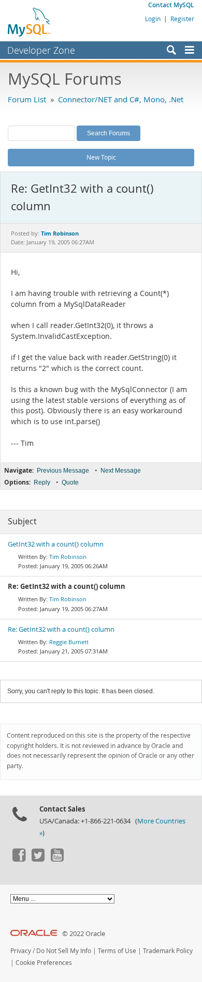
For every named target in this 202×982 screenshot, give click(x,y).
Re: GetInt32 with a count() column (61, 629)
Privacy (20, 951)
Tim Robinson (67, 556)
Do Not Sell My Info (63, 951)
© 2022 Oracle (83, 933)
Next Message (120, 470)
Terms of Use (117, 951)
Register (182, 18)
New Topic (101, 157)
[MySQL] (29, 21)
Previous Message (63, 470)
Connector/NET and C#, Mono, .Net (120, 99)
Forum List (27, 99)
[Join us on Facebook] (18, 859)
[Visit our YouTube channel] (57, 859)
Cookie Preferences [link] (44, 963)
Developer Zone (41, 50)
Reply (42, 482)
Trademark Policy (168, 951)
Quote (70, 482)
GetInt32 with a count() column (56, 544)
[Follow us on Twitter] (38, 859)
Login (153, 18)
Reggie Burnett (69, 642)
